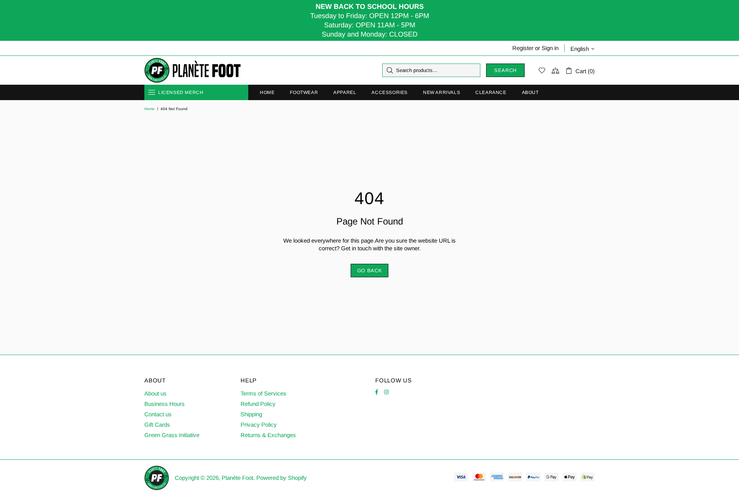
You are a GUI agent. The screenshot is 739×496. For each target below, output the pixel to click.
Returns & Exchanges (268, 435)
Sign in (550, 48)
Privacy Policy (259, 424)
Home (149, 109)
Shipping (251, 414)
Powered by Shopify (281, 477)
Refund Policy (258, 403)
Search (505, 70)
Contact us (158, 414)
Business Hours (164, 403)
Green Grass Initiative (171, 435)
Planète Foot (192, 70)
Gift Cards (157, 424)
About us (155, 393)
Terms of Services (263, 393)
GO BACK (369, 270)
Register (522, 48)
